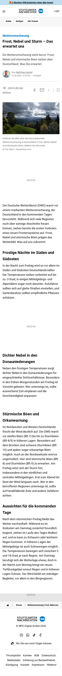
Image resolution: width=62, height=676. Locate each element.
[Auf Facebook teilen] (34, 90)
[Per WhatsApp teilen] (48, 90)
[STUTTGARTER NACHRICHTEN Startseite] (31, 11)
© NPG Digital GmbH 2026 (31, 625)
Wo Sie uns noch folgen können (34, 643)
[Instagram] (21, 635)
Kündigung (12, 664)
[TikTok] (34, 635)
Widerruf (51, 664)
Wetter (8, 21)
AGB (36, 655)
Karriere (27, 655)
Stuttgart (19, 21)
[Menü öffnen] (4, 11)
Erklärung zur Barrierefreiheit (39, 660)
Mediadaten (14, 660)
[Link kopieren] (28, 90)
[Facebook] (40, 635)
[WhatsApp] (27, 635)
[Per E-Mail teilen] (42, 90)
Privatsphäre (13, 655)
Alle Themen (33, 21)
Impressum (38, 664)
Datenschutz (49, 655)
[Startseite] (7, 605)
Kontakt (25, 664)
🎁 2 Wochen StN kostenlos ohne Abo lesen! (31, 2)
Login (56, 11)
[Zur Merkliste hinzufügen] (57, 90)
